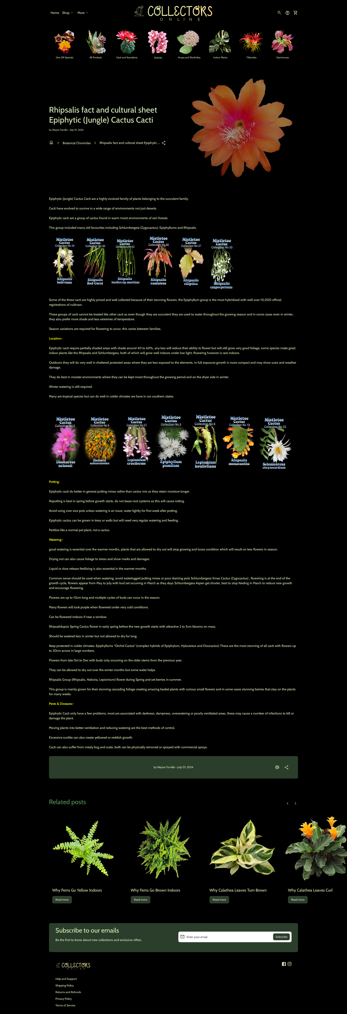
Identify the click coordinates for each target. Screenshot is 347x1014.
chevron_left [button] (287, 803)
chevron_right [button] (295, 803)
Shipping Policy (64, 985)
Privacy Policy (63, 999)
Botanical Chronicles (77, 143)
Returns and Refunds (68, 992)
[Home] (173, 12)
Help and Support (66, 979)
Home (55, 13)
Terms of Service (65, 1005)
